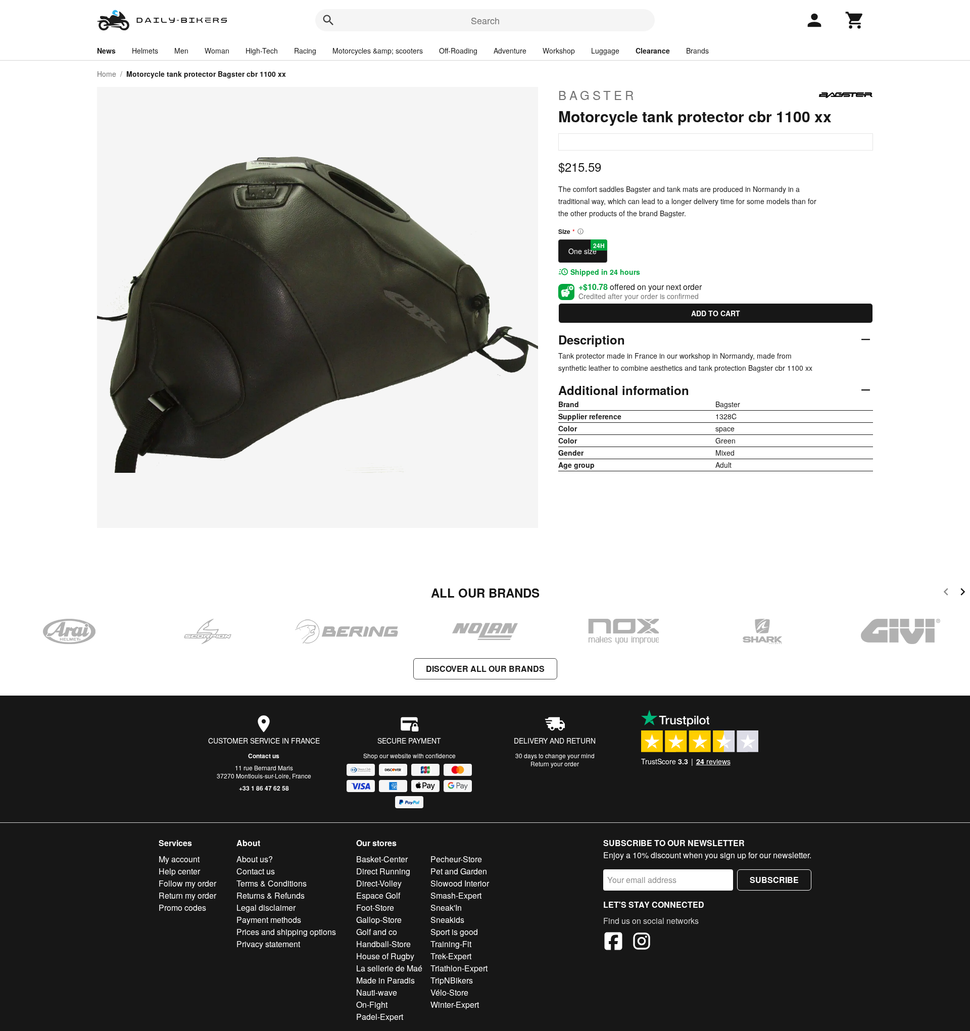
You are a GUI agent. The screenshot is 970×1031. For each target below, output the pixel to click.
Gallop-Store (379, 919)
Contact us (263, 756)
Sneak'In (446, 907)
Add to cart (715, 313)
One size (586, 248)
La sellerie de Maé (389, 968)
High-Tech (262, 50)
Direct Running (383, 871)
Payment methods (268, 919)
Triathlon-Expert (459, 968)
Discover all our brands (485, 668)
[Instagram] (642, 942)
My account (179, 859)
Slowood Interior (459, 883)
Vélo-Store (449, 992)
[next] (962, 593)
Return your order (554, 763)
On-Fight (371, 1004)
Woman (217, 50)
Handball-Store (383, 944)
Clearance (653, 50)
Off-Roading (458, 50)
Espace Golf (378, 895)
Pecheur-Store (456, 859)
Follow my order (187, 883)
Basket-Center (382, 859)
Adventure (510, 50)
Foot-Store (375, 907)
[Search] (328, 20)
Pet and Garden (458, 871)
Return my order (187, 895)
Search (485, 20)
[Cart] (855, 20)
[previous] (946, 593)
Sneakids (447, 919)
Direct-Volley (379, 883)
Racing (305, 50)
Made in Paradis (385, 980)
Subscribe (774, 880)
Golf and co (376, 932)
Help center (179, 871)
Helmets (145, 50)
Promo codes (182, 907)
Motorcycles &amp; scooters (377, 50)
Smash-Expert (455, 895)
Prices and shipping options (286, 932)
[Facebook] (613, 942)
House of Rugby (385, 956)
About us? (254, 859)
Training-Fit (450, 944)
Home (106, 74)
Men (181, 50)
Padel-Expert (379, 1016)
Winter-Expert (454, 1004)
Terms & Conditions (271, 883)
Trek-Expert (450, 956)
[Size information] (580, 231)
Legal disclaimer (266, 907)
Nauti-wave (376, 992)
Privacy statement (268, 944)
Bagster (597, 95)
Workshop (559, 50)
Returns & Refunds (270, 895)
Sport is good (454, 932)
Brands (697, 50)
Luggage (605, 50)
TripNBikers (451, 980)
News (106, 50)
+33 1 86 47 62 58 (264, 788)
